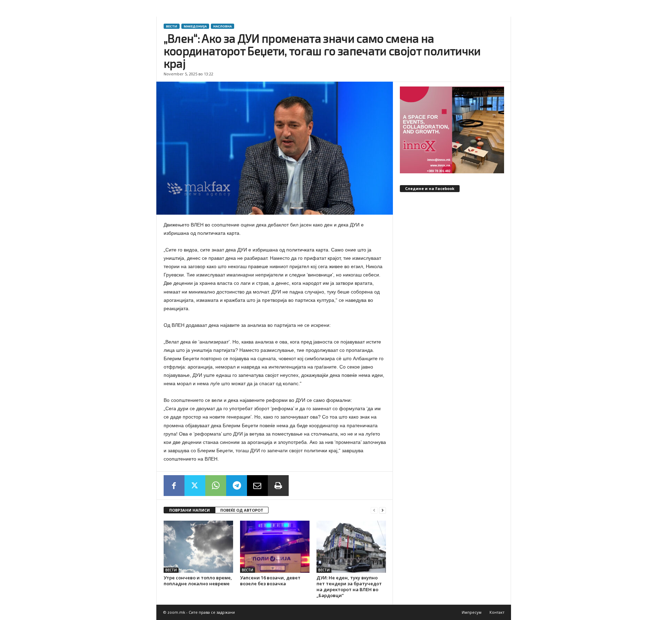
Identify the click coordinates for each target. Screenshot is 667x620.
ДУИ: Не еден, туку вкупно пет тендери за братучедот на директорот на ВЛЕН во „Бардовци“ (349, 586)
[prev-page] (374, 510)
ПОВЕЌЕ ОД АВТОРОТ (241, 510)
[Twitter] (194, 485)
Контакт (496, 612)
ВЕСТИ (171, 26)
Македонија (195, 26)
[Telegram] (236, 485)
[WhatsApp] (215, 485)
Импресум (471, 612)
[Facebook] (174, 485)
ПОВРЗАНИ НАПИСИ (189, 510)
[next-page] (382, 510)
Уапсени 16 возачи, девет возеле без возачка (270, 580)
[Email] (257, 485)
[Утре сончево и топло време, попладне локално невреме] (198, 547)
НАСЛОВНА (222, 26)
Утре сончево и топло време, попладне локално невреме (198, 580)
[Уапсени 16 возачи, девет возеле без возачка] (275, 547)
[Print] (278, 485)
